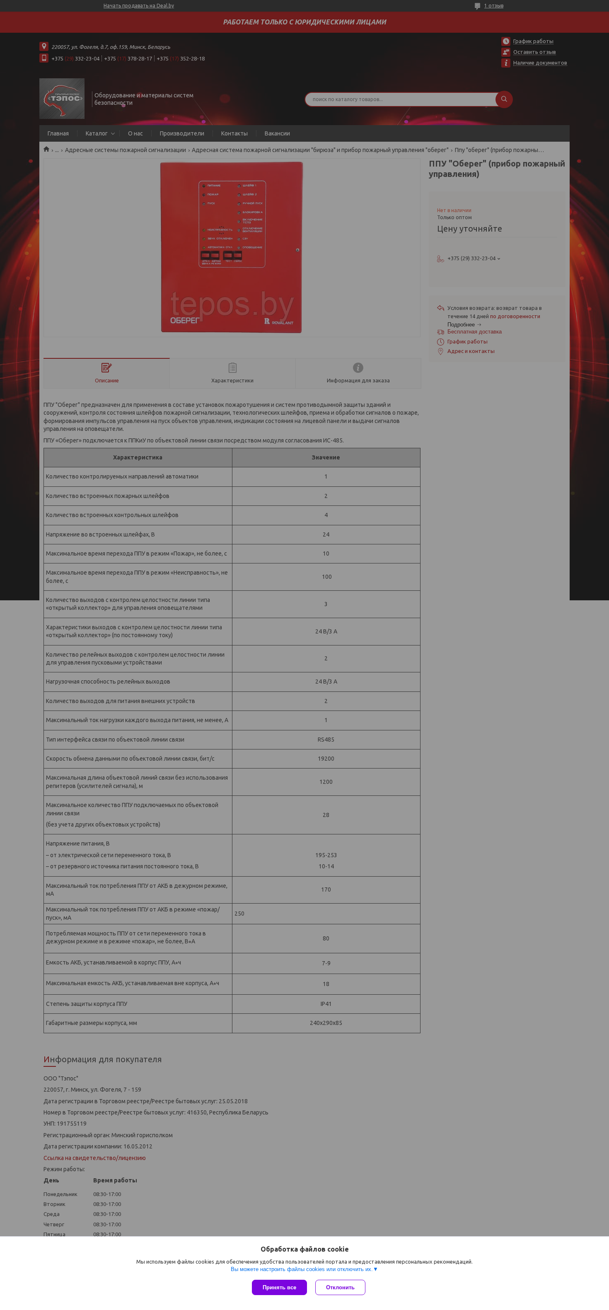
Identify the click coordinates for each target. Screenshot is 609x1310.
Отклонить (340, 1287)
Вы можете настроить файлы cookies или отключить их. (302, 1269)
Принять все (279, 1287)
